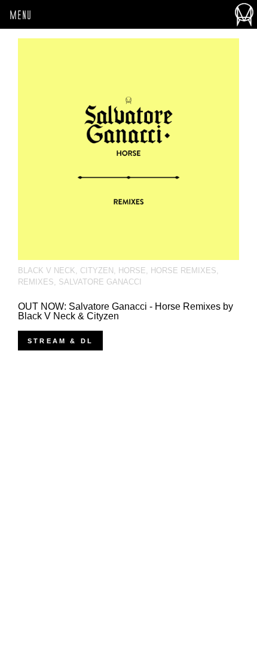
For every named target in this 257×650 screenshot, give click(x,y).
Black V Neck (46, 270)
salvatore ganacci (100, 281)
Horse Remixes (183, 270)
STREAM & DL (60, 340)
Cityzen (97, 270)
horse (132, 270)
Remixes (36, 281)
